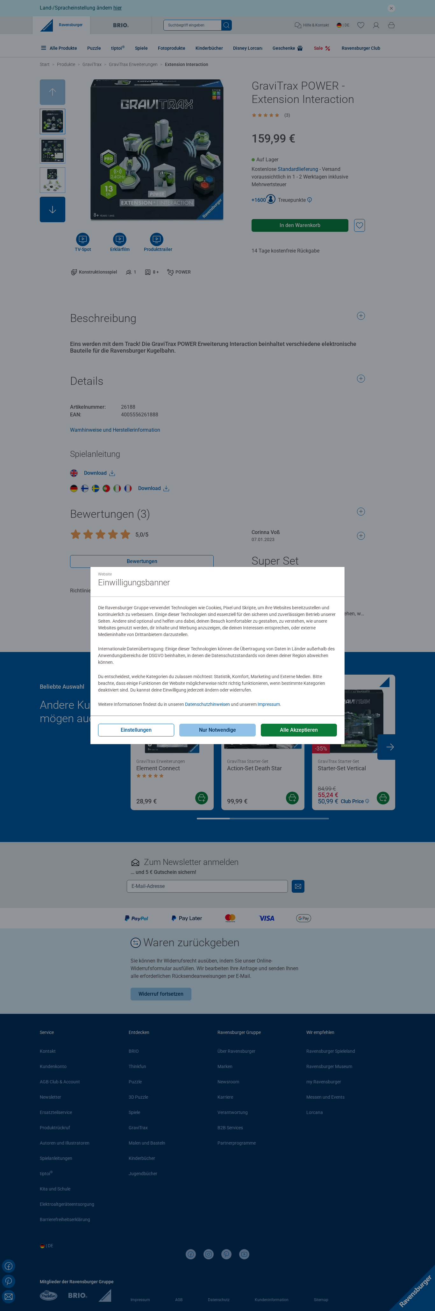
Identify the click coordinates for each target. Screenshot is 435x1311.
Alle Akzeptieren (299, 730)
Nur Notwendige (217, 730)
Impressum (269, 704)
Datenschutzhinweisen (207, 704)
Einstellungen (136, 730)
